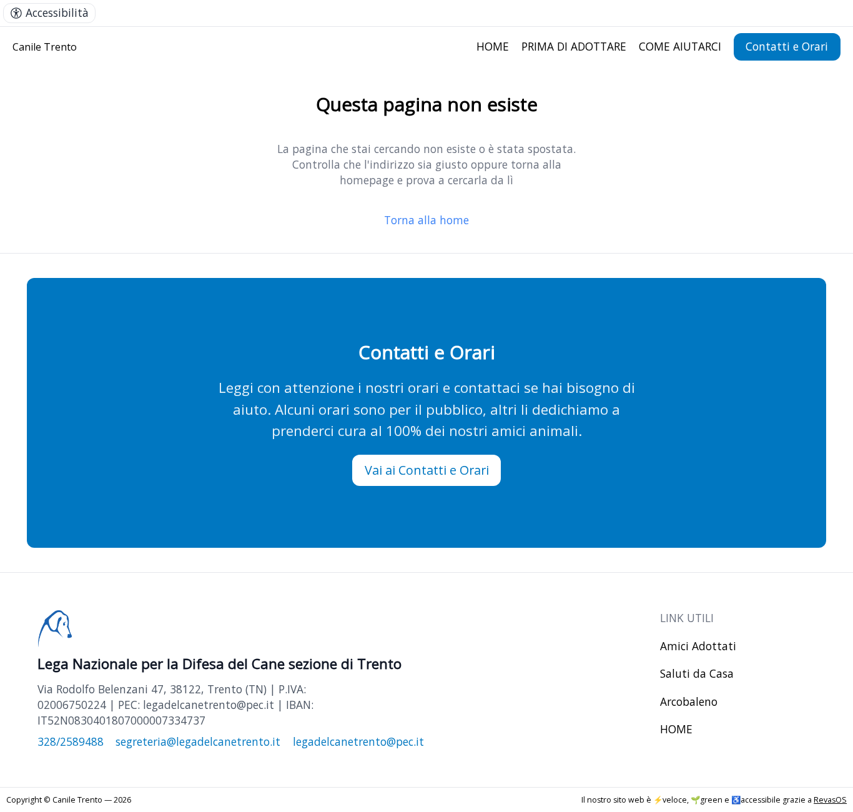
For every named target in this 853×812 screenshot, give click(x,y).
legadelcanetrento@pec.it (358, 741)
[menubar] (49, 13)
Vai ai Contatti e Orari (427, 470)
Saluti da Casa (697, 673)
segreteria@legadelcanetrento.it (198, 741)
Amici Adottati (698, 645)
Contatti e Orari (787, 46)
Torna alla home (426, 219)
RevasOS (830, 800)
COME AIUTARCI (680, 46)
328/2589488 (70, 741)
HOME (492, 46)
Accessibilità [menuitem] (57, 12)
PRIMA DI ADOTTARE (573, 46)
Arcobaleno (688, 701)
